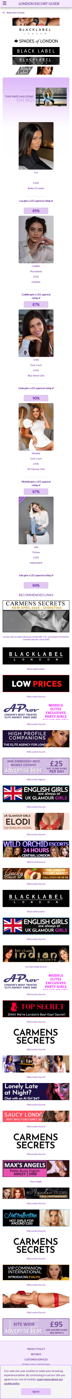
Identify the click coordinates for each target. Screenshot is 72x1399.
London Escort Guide (39, 3)
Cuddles (36, 266)
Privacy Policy (36, 1349)
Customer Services (36, 1359)
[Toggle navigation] (4, 3)
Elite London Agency (36, 779)
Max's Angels (36, 1181)
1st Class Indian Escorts (36, 966)
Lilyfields (36, 281)
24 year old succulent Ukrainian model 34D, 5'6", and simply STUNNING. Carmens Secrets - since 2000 (36, 638)
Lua (36, 172)
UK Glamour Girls (36, 469)
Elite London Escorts (36, 696)
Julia (36, 547)
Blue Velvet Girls (36, 375)
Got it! (36, 1391)
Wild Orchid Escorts (36, 862)
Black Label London (36, 669)
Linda (36, 359)
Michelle (36, 453)
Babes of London (36, 188)
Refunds (36, 1354)
